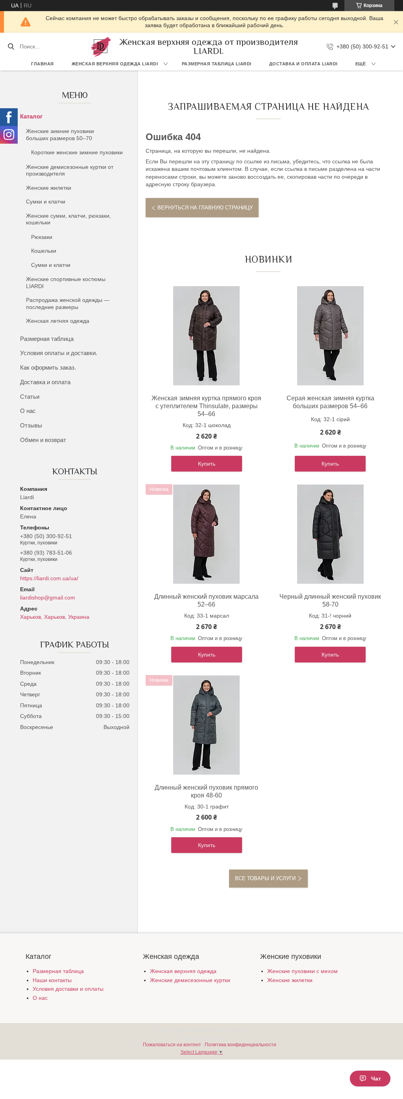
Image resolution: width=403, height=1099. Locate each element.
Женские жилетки (48, 188)
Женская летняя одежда (57, 321)
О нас (28, 410)
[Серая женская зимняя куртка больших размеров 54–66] (330, 336)
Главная (42, 63)
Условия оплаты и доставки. (58, 353)
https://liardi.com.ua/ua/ (49, 578)
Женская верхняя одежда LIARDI (115, 63)
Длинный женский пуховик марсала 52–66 (206, 600)
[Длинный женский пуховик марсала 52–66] (207, 534)
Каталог (31, 116)
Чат (376, 1078)
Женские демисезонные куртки (190, 980)
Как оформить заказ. (48, 367)
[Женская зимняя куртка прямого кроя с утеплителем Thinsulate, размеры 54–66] (207, 336)
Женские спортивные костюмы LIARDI (65, 282)
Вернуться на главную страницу (205, 208)
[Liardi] (101, 47)
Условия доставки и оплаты (68, 989)
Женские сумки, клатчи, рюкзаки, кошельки (68, 219)
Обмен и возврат (43, 440)
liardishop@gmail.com (47, 597)
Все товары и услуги (265, 878)
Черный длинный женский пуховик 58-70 (330, 600)
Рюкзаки (41, 237)
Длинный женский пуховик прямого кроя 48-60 (206, 791)
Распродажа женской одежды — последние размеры (67, 303)
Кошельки (43, 251)
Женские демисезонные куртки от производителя (69, 170)
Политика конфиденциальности (240, 1044)
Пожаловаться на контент (172, 1044)
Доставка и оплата (45, 382)
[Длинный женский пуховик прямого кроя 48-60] (207, 725)
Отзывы (31, 425)
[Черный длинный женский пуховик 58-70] (330, 534)
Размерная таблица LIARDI (216, 63)
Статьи (29, 396)
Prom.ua (236, 1030)
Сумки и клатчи (45, 201)
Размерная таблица (47, 338)
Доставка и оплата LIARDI (303, 63)
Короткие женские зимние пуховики (77, 152)
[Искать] (11, 46)
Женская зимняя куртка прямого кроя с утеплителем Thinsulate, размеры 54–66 (206, 406)
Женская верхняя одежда (183, 971)
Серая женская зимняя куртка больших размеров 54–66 (330, 402)
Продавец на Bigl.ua (201, 1037)
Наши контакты (52, 980)
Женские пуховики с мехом (302, 971)
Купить (206, 464)
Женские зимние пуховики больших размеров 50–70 (60, 134)
